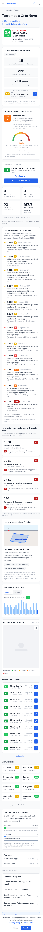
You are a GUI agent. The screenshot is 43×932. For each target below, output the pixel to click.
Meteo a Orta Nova (12, 21)
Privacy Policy (15, 923)
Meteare (11, 3)
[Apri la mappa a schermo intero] (36, 628)
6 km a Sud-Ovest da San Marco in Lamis (16, 700)
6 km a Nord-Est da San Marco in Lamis (16, 720)
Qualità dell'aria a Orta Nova (15, 24)
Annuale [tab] (17, 592)
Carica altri (19, 756)
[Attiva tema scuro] (39, 4)
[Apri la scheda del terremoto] (35, 94)
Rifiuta (16, 928)
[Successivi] (30, 805)
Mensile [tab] (8, 592)
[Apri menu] (3, 3)
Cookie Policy (28, 923)
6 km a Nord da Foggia (16, 706)
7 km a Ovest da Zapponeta (16, 734)
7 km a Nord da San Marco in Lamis (16, 740)
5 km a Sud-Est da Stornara (16, 747)
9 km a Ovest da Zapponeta (16, 713)
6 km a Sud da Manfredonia (19, 34)
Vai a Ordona (20, 176)
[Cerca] (34, 3)
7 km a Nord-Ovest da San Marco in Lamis (16, 727)
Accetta (26, 928)
